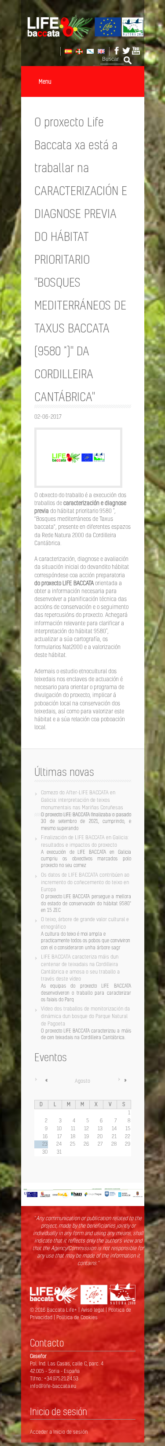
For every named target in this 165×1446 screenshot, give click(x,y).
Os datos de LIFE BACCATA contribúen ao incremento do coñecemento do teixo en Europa (85, 882)
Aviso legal (93, 1309)
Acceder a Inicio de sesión (59, 1431)
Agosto (82, 1080)
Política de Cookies (77, 1317)
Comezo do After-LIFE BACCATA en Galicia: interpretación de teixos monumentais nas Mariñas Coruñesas (82, 800)
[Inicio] (82, 38)
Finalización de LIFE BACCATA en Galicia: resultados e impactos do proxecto (84, 841)
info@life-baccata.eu (53, 1386)
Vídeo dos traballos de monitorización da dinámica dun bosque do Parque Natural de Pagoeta (85, 1016)
